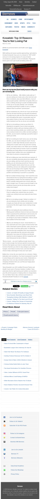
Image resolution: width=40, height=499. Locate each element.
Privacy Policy (15, 474)
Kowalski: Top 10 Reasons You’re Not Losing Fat (17, 39)
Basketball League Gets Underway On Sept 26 (17, 347)
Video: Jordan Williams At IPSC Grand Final (16, 372)
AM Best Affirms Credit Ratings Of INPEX (16, 376)
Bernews (20, 486)
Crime (20, 19)
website (26, 276)
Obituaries (8, 27)
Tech (34, 23)
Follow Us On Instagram (17, 433)
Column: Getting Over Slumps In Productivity (19, 301)
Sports (22, 23)
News (16, 23)
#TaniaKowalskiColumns (10, 315)
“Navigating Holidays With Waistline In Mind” (19, 297)
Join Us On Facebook (16, 417)
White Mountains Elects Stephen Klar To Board (17, 380)
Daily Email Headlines (17, 466)
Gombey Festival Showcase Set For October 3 (17, 356)
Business (14, 19)
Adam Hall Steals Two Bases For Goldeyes (16, 352)
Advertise (27, 2)
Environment (8, 23)
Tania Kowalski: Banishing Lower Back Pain (19, 295)
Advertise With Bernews (17, 441)
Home (20, 2)
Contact (34, 2)
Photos (16, 27)
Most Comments (11, 340)
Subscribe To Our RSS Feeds (18, 425)
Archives (30, 340)
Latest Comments (21, 340)
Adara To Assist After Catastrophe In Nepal (16, 343)
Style (28, 23)
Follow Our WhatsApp (17, 470)
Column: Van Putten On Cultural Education (16, 389)
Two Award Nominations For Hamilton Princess (17, 368)
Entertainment (28, 19)
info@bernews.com (8, 491)
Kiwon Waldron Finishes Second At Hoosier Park (18, 385)
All (8, 19)
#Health (13, 311)
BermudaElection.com (16, 9)
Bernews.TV (27, 9)
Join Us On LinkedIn (17, 449)
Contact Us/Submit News (17, 437)
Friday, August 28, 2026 (10, 2)
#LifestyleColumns (23, 311)
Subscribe (8, 5)
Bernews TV (14, 454)
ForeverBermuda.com (28, 5)
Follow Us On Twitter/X (16, 421)
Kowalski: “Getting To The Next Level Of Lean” (20, 299)
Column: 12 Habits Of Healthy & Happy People (20, 293)
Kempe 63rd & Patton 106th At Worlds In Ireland (18, 360)
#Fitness (5, 311)
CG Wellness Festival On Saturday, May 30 (19, 303)
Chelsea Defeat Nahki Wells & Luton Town (16, 364)
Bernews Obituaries (17, 458)
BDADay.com (17, 5)
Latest (4, 340)
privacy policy (8, 493)
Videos (23, 27)
